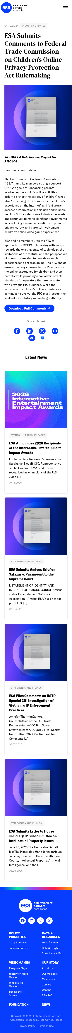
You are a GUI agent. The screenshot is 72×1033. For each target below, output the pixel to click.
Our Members (50, 973)
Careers (46, 984)
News (46, 1004)
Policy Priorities (17, 935)
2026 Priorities (18, 942)
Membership (49, 979)
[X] (42, 331)
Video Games (19, 962)
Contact (46, 990)
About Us (47, 968)
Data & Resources (51, 935)
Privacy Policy (27, 1025)
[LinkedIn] (29, 331)
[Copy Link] (55, 331)
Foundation (19, 1004)
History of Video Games (18, 975)
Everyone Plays (18, 968)
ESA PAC (47, 995)
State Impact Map (52, 953)
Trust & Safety (50, 942)
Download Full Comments (27, 308)
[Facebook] (17, 331)
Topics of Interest (19, 948)
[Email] (32, 338)
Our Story (50, 962)
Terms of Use (46, 1025)
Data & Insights (51, 948)
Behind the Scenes (15, 993)
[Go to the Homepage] (15, 8)
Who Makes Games (16, 984)
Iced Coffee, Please (51, 1019)
